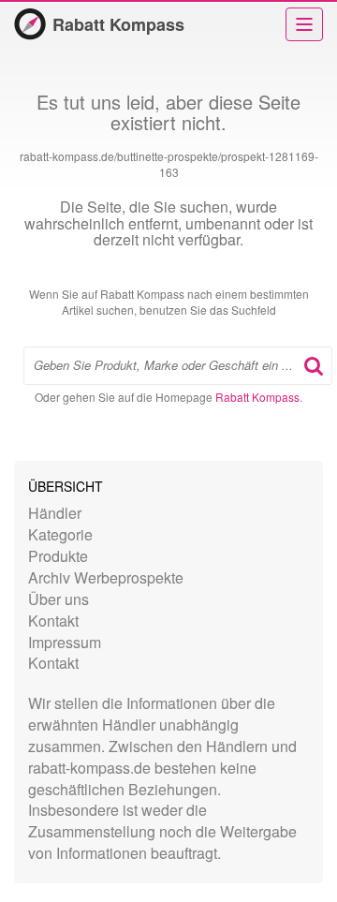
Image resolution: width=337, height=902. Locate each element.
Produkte (58, 556)
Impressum (64, 642)
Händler (54, 513)
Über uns (58, 599)
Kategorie (60, 534)
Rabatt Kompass (118, 24)
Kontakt (53, 620)
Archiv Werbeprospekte (105, 577)
